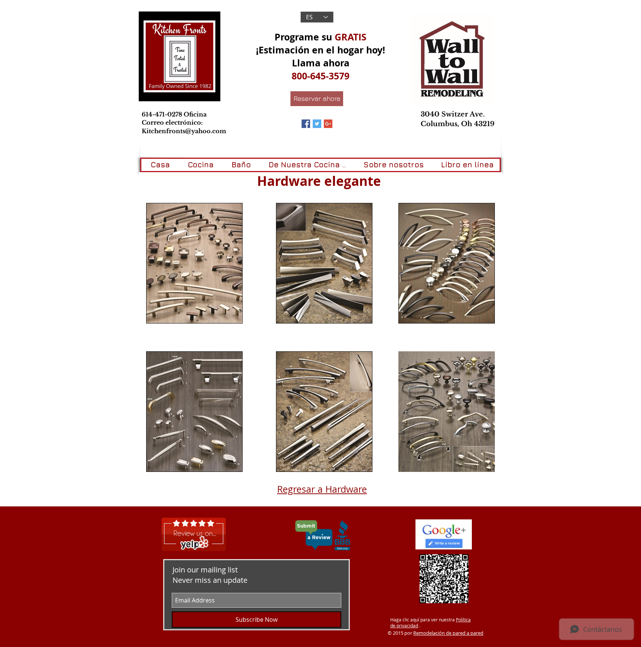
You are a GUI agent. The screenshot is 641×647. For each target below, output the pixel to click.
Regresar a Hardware (322, 489)
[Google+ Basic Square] (328, 123)
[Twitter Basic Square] (317, 123)
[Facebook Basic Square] (306, 123)
